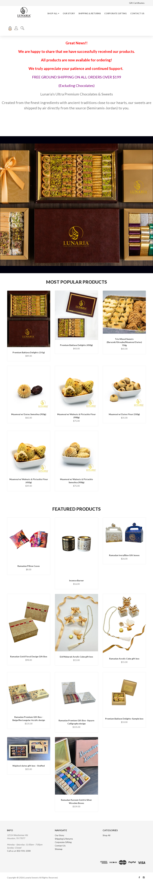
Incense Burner (76, 580)
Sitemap (58, 849)
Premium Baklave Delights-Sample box (124, 718)
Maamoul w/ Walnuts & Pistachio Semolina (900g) (76, 481)
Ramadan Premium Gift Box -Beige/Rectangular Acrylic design (28, 718)
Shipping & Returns (89, 13)
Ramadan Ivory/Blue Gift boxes (124, 555)
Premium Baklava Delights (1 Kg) (29, 352)
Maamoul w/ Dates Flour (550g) (124, 414)
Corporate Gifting (115, 13)
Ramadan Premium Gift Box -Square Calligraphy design (76, 722)
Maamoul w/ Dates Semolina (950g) (28, 414)
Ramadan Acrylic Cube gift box (124, 658)
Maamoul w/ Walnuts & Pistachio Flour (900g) (76, 416)
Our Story (69, 13)
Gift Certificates (136, 3)
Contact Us (137, 13)
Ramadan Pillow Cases (28, 566)
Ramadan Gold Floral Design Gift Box (28, 656)
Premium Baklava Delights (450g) (76, 345)
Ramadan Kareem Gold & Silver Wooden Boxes (76, 801)
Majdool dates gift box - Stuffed (29, 765)
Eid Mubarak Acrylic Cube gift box (76, 656)
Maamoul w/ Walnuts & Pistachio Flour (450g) (28, 481)
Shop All (52, 13)
